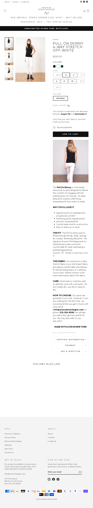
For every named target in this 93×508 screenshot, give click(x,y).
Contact (15, 2)
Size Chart (9, 449)
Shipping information (70, 340)
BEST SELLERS (74, 17)
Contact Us (9, 452)
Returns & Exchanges (13, 441)
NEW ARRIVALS (19, 17)
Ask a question (70, 351)
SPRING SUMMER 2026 (41, 17)
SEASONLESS (28, 22)
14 (57, 87)
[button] (54, 66)
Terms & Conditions (12, 434)
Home (55, 39)
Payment (70, 345)
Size (55, 71)
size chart (57, 321)
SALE (40, 22)
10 (72, 81)
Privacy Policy (10, 437)
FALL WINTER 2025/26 (59, 22)
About (7, 2)
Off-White (60, 98)
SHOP (59, 17)
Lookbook (25, 2)
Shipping (8, 445)
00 (57, 75)
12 (81, 81)
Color (57, 94)
